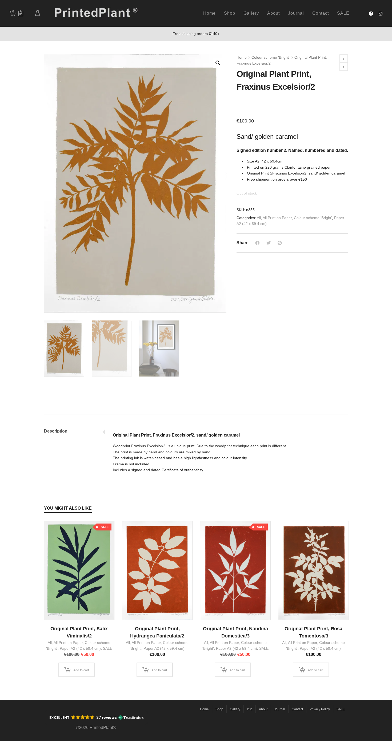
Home (242, 57)
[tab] (74, 431)
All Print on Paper (277, 218)
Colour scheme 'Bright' (270, 57)
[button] (218, 63)
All (259, 218)
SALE (107, 648)
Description (55, 431)
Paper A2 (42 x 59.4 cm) (80, 648)
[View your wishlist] (20, 13)
